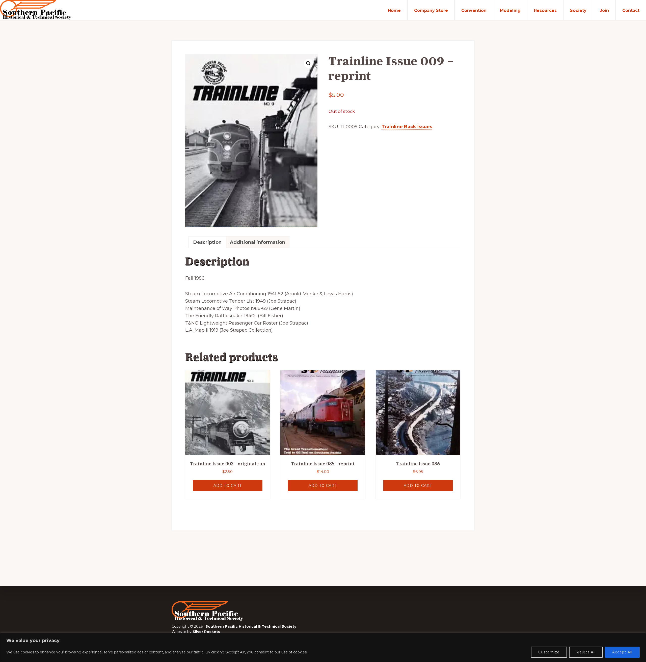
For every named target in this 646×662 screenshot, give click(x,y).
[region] (323, 647)
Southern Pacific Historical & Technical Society (250, 626)
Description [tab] (207, 242)
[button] (308, 63)
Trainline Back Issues (407, 126)
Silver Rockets (206, 631)
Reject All (586, 652)
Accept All (622, 652)
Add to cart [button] (227, 485)
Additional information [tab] (257, 242)
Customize (549, 652)
